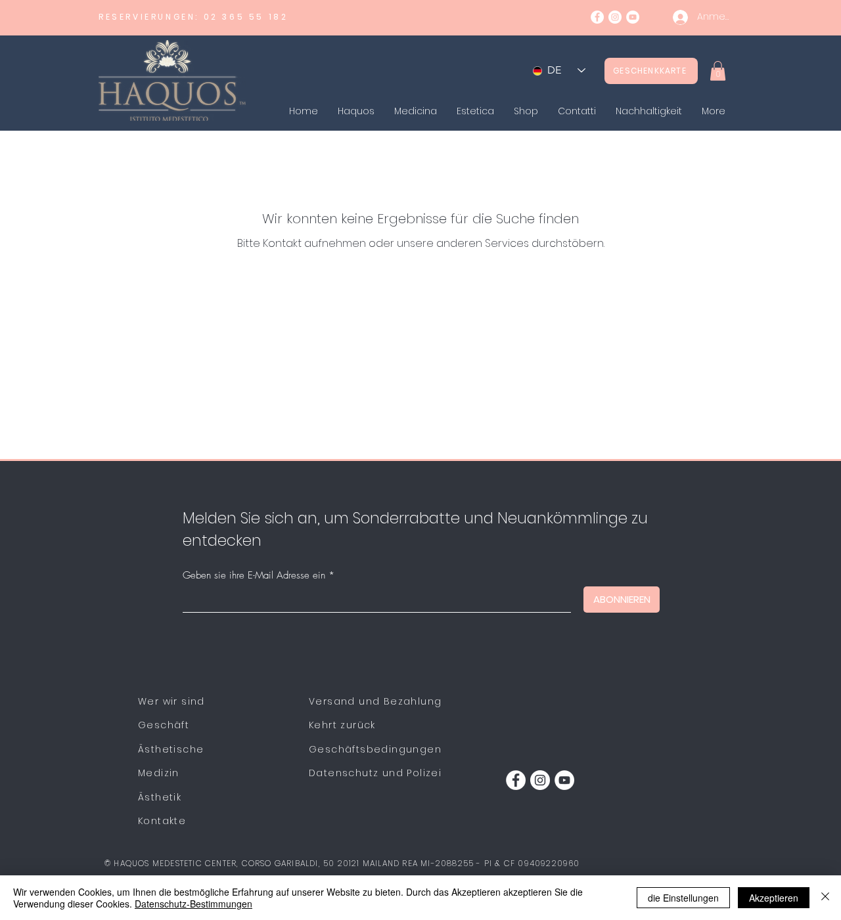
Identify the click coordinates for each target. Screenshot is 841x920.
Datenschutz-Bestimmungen (193, 903)
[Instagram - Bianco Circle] (615, 17)
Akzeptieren (773, 897)
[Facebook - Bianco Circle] (597, 17)
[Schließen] (825, 897)
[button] (718, 71)
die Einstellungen (683, 897)
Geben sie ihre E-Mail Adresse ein (254, 575)
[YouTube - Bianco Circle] (632, 17)
